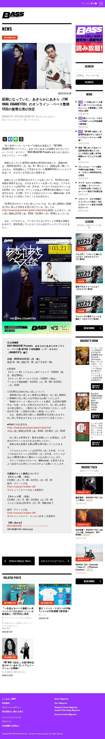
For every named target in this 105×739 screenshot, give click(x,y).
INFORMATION (9, 37)
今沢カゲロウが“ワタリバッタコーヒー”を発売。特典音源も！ (56, 561)
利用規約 (6, 702)
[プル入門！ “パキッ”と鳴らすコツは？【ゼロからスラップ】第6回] (89, 242)
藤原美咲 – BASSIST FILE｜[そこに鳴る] (89, 498)
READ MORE (89, 328)
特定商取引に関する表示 (12, 711)
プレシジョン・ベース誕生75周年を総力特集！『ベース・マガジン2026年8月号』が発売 (90, 171)
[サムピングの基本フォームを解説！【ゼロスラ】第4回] (89, 304)
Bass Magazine (61, 702)
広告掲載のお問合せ (10, 725)
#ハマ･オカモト (32, 119)
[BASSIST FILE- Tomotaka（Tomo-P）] (89, 552)
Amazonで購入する (96, 386)
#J (3, 672)
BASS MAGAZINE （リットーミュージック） (28, 525)
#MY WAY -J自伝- (20, 672)
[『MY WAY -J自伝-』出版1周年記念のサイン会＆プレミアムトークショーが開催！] (18, 648)
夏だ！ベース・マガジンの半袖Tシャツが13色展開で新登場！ (54, 610)
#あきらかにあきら (45, 116)
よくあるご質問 (8, 698)
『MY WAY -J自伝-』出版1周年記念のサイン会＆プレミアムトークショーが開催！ (18, 665)
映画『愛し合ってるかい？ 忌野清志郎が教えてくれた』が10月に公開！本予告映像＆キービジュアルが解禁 (90, 153)
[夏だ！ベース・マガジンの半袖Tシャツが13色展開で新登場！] (55, 594)
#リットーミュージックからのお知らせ (17, 619)
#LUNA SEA (8, 672)
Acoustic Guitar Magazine (65, 714)
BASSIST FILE (83, 492)
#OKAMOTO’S (7, 116)
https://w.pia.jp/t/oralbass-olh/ (21, 486)
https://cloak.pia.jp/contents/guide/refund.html (24, 210)
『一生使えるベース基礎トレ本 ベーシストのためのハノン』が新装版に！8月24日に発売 (18, 611)
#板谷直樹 (6, 628)
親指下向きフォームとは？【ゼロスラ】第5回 (87, 287)
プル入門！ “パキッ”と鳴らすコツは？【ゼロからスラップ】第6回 (89, 256)
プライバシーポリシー (11, 707)
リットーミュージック (11, 717)
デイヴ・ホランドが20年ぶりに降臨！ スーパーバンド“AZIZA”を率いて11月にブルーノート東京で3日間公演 (90, 187)
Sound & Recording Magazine (67, 710)
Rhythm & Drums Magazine (66, 707)
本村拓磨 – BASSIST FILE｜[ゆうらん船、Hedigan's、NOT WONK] (89, 532)
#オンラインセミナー (12, 119)
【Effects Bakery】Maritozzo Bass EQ (21, 561)
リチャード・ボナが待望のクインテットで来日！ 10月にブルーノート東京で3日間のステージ (90, 203)
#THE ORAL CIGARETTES (25, 116)
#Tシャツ (42, 614)
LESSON (81, 248)
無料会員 (89, 500)
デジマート (7, 721)
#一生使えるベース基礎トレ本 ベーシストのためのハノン (17, 624)
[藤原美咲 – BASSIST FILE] (89, 485)
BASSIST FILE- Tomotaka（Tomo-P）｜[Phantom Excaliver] (87, 567)
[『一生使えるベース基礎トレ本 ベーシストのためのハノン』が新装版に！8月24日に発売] (18, 594)
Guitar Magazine (61, 698)
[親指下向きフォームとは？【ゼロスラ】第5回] (89, 274)
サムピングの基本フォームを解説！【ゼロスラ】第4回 (88, 317)
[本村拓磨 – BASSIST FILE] (89, 518)
